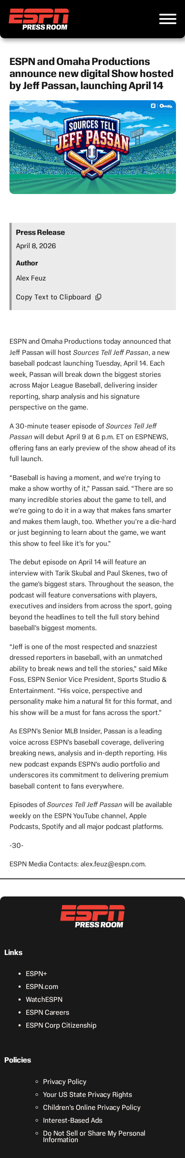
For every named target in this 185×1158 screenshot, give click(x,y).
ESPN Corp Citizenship (61, 1025)
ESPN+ (36, 974)
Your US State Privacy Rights (87, 1094)
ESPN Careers (47, 1012)
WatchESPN (44, 999)
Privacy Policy (64, 1082)
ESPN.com (42, 986)
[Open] (167, 19)
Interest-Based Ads (72, 1120)
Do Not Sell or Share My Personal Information (94, 1136)
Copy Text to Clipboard (53, 297)
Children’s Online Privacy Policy (92, 1107)
